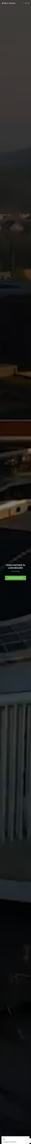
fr (23, 3)
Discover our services (15, 578)
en (25, 3)
